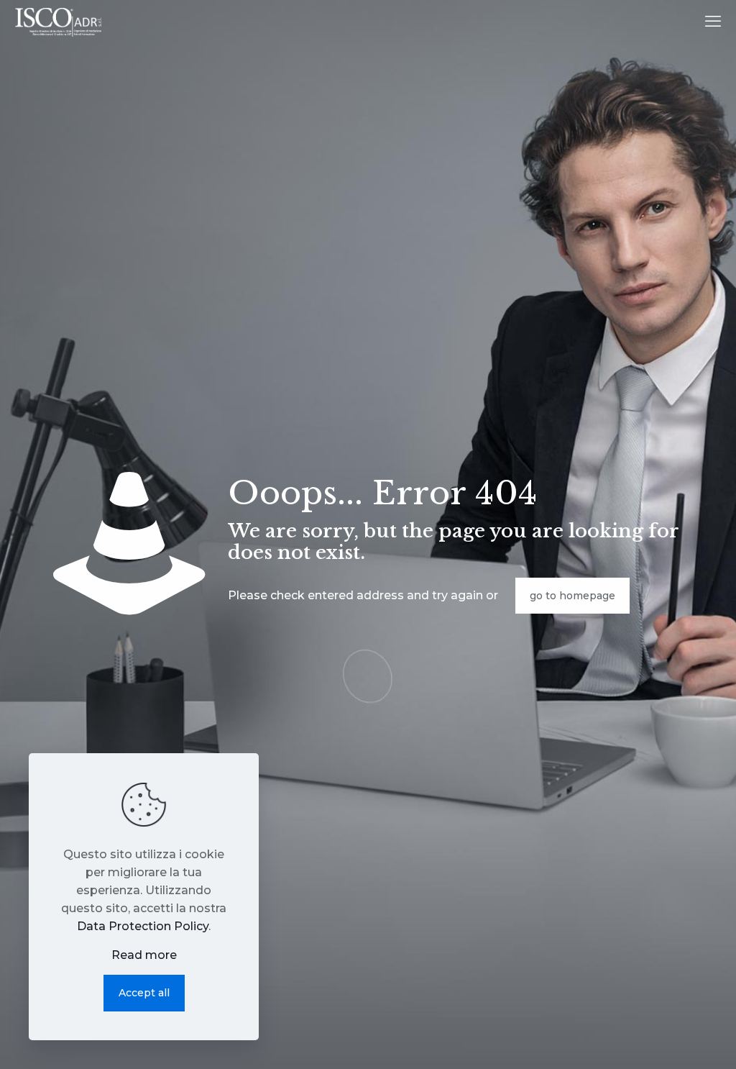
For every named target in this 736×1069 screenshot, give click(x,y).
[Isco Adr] (57, 21)
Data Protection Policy (142, 926)
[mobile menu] (713, 21)
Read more (144, 955)
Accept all (144, 992)
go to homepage (572, 595)
